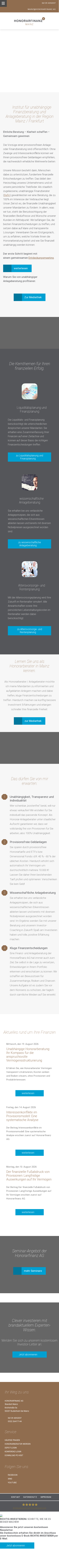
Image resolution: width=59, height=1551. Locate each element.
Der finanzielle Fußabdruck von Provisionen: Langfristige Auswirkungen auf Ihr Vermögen (28, 1175)
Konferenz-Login (13, 1451)
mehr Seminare (33, 1270)
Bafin (7, 195)
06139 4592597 (49, 3)
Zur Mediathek (33, 297)
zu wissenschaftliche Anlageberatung (29, 544)
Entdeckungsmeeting (41, 257)
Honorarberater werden (18, 1444)
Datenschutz (30, 1497)
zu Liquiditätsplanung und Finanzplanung (29, 457)
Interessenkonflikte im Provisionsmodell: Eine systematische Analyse (22, 1116)
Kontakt (15, 1497)
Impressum (46, 1497)
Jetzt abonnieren (28, 1354)
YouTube (12, 1483)
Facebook (12, 1475)
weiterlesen (28, 1093)
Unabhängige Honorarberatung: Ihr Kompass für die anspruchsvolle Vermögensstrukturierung (28, 1054)
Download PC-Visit (14, 1455)
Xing (9, 1479)
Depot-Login (11, 1448)
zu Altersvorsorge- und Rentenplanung (29, 631)
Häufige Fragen (12, 1440)
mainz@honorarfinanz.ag (42, 9)
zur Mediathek (33, 720)
